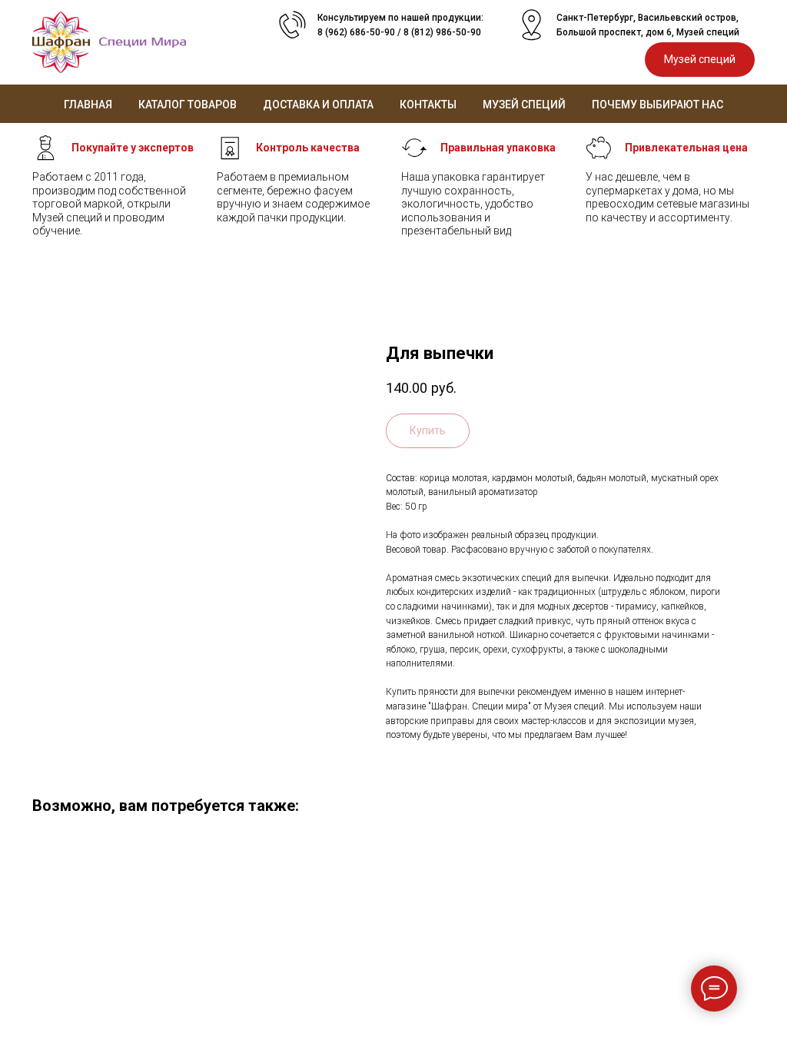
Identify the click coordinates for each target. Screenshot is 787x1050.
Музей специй (524, 104)
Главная (88, 104)
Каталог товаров (187, 104)
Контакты (428, 104)
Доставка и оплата (318, 104)
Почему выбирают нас (657, 104)
